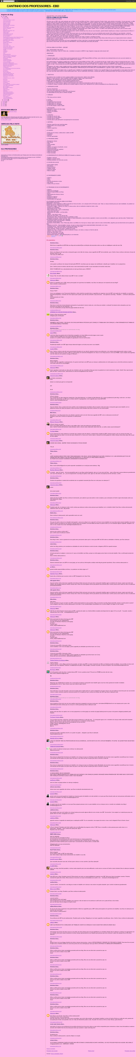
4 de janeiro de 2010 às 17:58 (55, 535)
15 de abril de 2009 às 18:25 (55, 419)
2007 (3, 16)
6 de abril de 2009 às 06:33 (55, 410)
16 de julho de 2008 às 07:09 (55, 318)
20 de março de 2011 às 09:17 (56, 799)
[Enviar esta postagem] (62, 235)
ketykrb (52, 793)
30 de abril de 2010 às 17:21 (55, 587)
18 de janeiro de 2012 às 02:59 (56, 927)
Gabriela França (54, 573)
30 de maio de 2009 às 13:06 (55, 429)
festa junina (5, 79)
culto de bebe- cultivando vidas (8, 46)
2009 (3, 103)
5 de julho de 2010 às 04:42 (55, 667)
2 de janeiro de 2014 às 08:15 (55, 1038)
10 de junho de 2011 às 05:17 (55, 886)
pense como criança (6, 22)
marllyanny (53, 780)
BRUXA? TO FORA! (6, 95)
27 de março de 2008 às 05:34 (56, 271)
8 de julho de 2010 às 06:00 (55, 686)
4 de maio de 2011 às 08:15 (55, 847)
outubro (5, 17)
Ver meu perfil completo (6, 119)
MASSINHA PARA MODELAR (8, 73)
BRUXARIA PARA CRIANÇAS (8, 65)
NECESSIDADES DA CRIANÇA (9, 25)
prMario (52, 922)
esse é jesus (5, 76)
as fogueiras (5, 82)
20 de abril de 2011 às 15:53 (55, 816)
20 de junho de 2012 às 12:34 (55, 983)
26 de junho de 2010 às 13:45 (55, 649)
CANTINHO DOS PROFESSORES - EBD (33, 6)
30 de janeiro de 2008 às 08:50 (56, 247)
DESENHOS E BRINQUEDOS (8, 62)
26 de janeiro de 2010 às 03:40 (56, 571)
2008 (3, 101)
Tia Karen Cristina (55, 717)
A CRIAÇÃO (5, 51)
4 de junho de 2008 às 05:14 (55, 300)
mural (4, 53)
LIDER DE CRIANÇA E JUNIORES (9, 56)
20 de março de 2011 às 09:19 (56, 807)
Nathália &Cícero (54, 738)
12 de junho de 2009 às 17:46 (55, 467)
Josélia (52, 349)
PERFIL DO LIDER (6, 24)
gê (50, 567)
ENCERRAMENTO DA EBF (8, 33)
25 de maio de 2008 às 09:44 (55, 278)
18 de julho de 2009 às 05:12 (55, 502)
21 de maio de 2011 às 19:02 (55, 857)
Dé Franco (53, 669)
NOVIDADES (5, 58)
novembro (5, 99)
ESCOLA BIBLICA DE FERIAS (8, 27)
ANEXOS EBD (5, 32)
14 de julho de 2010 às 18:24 (55, 694)
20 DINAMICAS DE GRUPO (8, 39)
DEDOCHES (5, 88)
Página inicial (91, 1050)
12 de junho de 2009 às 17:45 (55, 461)
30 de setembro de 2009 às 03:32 (56, 517)
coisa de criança (54, 375)
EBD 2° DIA (5, 29)
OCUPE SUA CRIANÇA (7, 60)
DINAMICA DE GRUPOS (7, 42)
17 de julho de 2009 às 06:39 (55, 493)
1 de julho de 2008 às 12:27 (55, 310)
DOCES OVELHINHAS (7, 57)
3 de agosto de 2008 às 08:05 (55, 326)
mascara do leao (6, 18)
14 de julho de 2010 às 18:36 (55, 707)
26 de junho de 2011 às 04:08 (55, 893)
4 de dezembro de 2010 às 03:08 (56, 752)
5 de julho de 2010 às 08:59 (55, 678)
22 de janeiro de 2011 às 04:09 (56, 778)
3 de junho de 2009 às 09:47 (55, 438)
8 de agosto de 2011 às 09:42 (55, 913)
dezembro (5, 100)
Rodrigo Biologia (54, 470)
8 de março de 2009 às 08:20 (55, 402)
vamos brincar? (6, 96)
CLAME (52, 866)
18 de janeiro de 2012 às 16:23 (56, 936)
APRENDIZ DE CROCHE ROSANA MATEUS (61, 312)
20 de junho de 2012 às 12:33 (55, 955)
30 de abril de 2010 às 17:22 (55, 597)
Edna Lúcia (53, 889)
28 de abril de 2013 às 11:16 (55, 1030)
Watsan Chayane (54, 422)
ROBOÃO (5, 52)
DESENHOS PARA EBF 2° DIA (8, 30)
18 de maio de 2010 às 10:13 (55, 606)
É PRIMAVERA (6, 67)
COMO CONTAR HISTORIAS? (8, 93)
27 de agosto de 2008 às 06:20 (56, 346)
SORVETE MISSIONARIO (8, 98)
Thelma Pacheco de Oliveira (57, 660)
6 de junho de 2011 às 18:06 (55, 880)
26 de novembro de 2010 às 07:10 (56, 736)
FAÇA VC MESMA (6, 83)
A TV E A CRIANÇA (6, 61)
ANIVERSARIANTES (7, 54)
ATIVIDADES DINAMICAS (8, 94)
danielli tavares (54, 859)
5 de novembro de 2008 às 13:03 (56, 356)
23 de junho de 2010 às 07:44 (55, 627)
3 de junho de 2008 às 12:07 (55, 286)
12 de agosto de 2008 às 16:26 (56, 340)
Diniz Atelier (53, 273)
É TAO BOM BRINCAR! (7, 97)
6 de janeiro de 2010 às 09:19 (55, 541)
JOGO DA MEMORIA (7, 72)
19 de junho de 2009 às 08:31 (55, 482)
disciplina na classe (6, 23)
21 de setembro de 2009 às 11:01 (56, 510)
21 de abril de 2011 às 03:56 (55, 832)
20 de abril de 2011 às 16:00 (55, 822)
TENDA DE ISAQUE (55, 746)
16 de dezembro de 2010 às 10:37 (56, 768)
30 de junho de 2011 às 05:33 (55, 904)
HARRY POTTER (6, 89)
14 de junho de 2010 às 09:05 (55, 614)
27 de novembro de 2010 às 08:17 (56, 744)
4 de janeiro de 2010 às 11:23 (55, 527)
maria (51, 332)
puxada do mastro (6, 81)
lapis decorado (5, 71)
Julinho (52, 874)
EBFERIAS (53, 236)
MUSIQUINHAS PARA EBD (8, 74)
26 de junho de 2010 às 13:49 (55, 658)
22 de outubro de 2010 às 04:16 (56, 715)
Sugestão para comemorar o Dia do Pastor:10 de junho (13, 37)
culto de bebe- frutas (7, 45)
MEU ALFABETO (6, 86)
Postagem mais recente (52, 1050)
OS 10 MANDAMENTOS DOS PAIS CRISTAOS (11, 68)
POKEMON (5, 90)
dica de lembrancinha (7, 69)
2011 (3, 105)
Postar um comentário (51, 1048)
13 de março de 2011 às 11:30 (56, 791)
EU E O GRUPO (6, 41)
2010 (3, 104)
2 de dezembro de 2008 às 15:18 (56, 373)
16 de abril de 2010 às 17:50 (55, 578)
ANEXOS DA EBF (6, 31)
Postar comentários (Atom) (57, 1053)
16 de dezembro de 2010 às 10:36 (56, 760)
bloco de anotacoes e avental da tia (9, 55)
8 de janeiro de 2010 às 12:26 (55, 548)
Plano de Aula (5, 43)
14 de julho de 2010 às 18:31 (55, 699)
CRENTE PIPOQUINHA (7, 66)
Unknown (52, 280)
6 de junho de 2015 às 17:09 (55, 1046)
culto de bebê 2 (6, 44)
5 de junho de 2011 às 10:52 (55, 872)
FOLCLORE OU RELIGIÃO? (8, 85)
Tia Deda (52, 431)
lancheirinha (5, 70)
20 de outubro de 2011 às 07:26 (56, 920)
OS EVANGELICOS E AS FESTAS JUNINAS (11, 84)
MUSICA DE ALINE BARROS (8, 75)
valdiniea (52, 818)
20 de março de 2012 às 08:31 (56, 946)
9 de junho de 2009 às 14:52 (55, 449)
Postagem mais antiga (130, 1050)
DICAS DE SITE (6, 26)
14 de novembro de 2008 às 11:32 (56, 365)
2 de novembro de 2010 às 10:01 (56, 728)
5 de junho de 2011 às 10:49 (55, 863)
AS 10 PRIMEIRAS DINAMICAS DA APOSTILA (11, 38)
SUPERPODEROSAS (7, 59)
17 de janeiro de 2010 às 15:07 (56, 558)
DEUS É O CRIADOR (7, 28)
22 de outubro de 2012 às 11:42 (56, 1022)
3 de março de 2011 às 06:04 (55, 784)
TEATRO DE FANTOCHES (8, 47)
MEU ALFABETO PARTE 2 (8, 87)
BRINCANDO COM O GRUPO (8, 40)
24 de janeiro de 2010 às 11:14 (56, 564)
